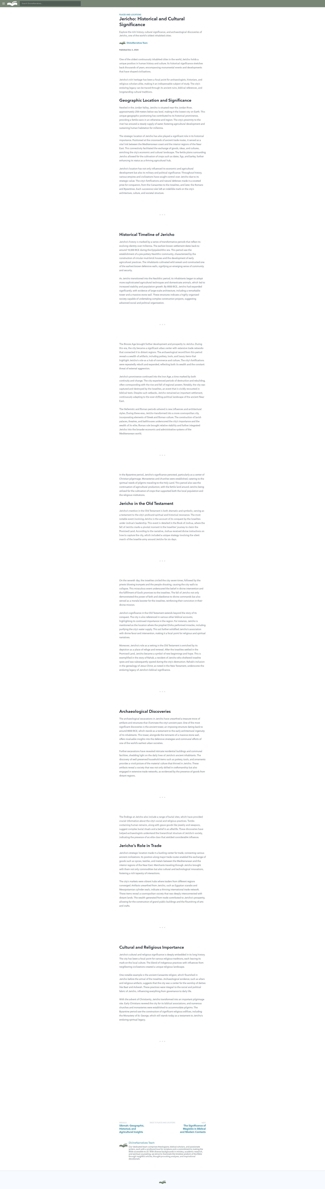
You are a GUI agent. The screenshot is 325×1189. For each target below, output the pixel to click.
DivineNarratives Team (137, 43)
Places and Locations (130, 15)
